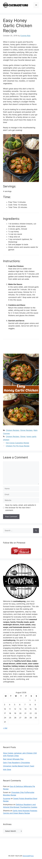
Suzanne (6, 798)
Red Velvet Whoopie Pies (13, 759)
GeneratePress (28, 856)
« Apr (5, 728)
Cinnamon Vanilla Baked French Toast (18, 766)
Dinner (22, 437)
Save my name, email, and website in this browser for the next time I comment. (20, 507)
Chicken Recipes (12, 430)
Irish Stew (7, 769)
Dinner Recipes (26, 430)
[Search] (36, 530)
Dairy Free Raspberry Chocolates (16, 763)
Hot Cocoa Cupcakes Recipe (17, 443)
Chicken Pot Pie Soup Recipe (17, 446)
